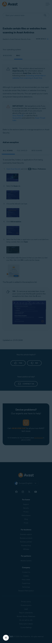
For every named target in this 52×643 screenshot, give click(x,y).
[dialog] (26, 321)
